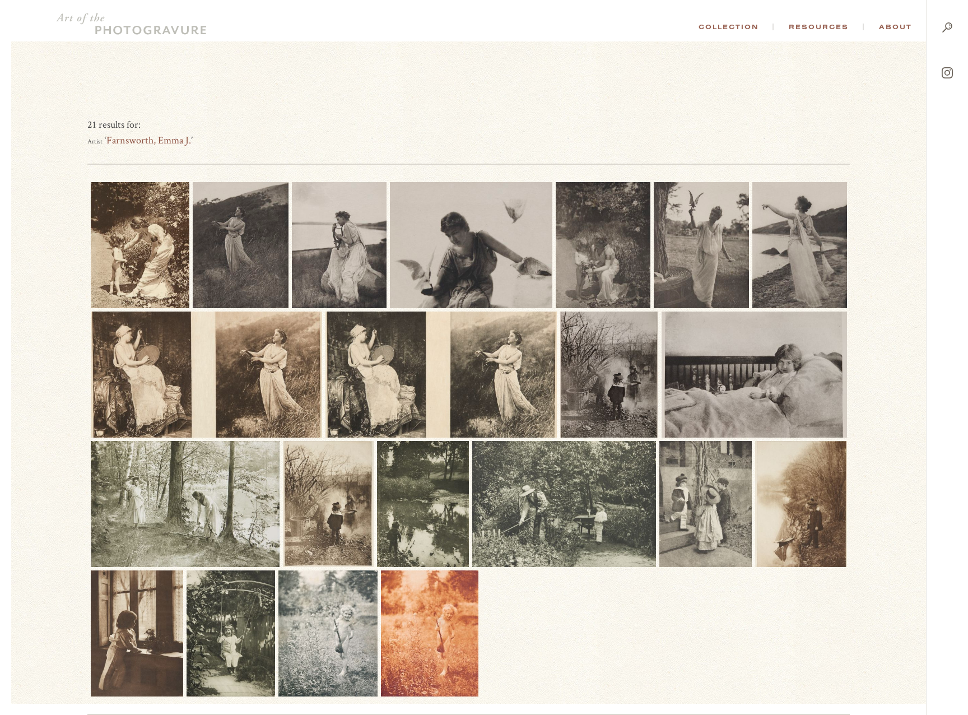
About (895, 27)
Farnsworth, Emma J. (148, 140)
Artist (95, 141)
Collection (728, 27)
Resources (819, 27)
